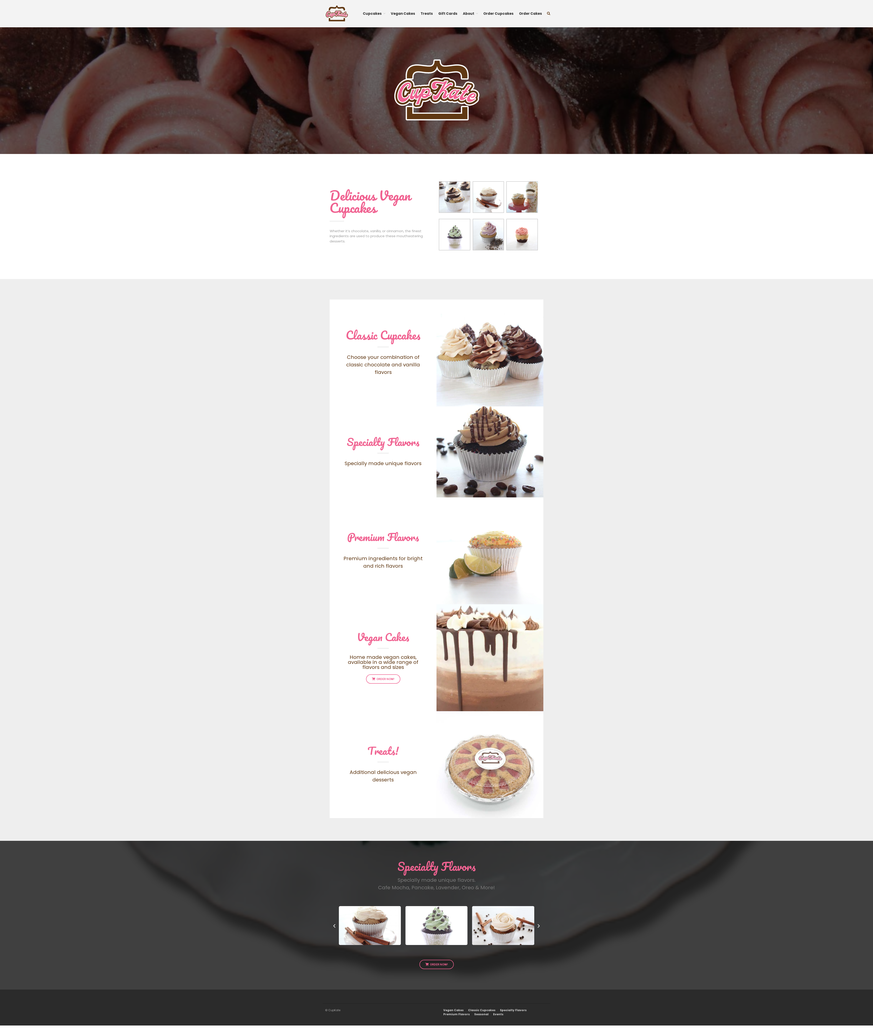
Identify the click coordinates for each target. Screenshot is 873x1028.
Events (498, 1014)
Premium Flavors (383, 536)
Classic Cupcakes (383, 335)
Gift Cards (447, 13)
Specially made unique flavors (383, 463)
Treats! (383, 750)
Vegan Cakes (403, 13)
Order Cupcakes (498, 13)
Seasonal (481, 1014)
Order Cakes (530, 13)
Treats (427, 13)
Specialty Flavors (383, 441)
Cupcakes (372, 13)
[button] (334, 925)
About (468, 13)
